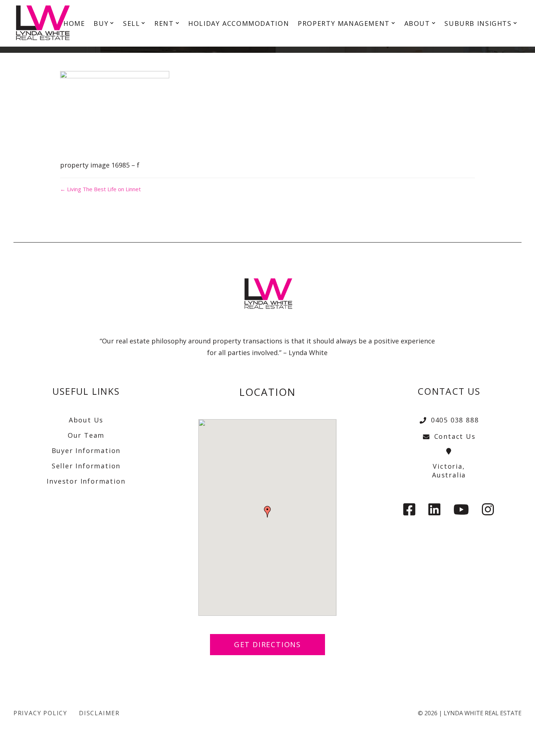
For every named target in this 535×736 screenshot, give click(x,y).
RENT (164, 23)
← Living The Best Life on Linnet (100, 189)
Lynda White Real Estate (483, 713)
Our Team (86, 435)
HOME (74, 23)
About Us (86, 420)
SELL (131, 23)
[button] (267, 511)
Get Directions (267, 644)
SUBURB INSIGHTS (477, 23)
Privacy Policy (40, 713)
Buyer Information (86, 450)
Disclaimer (99, 713)
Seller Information (86, 465)
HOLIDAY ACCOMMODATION (238, 23)
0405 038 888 (455, 420)
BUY (101, 23)
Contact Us (455, 436)
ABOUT (417, 23)
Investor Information (86, 481)
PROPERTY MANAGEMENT (344, 23)
